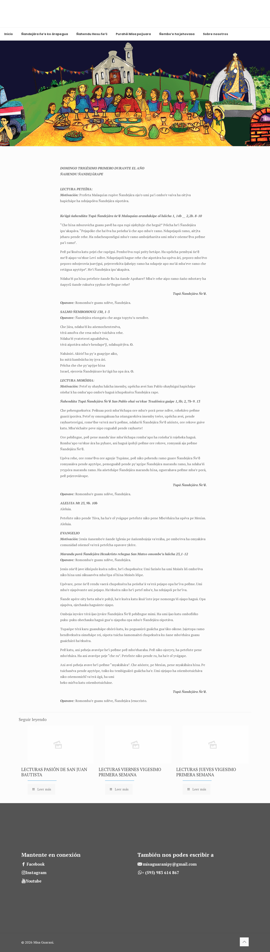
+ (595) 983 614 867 (160, 872)
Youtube (33, 881)
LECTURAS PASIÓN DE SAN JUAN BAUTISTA (54, 772)
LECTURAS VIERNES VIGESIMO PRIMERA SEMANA (130, 772)
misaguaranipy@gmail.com (170, 864)
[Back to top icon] (244, 941)
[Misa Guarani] (10, 13)
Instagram (36, 872)
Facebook (36, 864)
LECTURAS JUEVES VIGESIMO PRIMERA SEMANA (206, 772)
